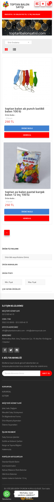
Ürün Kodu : (10, 115)
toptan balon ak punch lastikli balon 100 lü (24, 110)
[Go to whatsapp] (6, 493)
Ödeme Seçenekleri (9, 424)
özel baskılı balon (9, 465)
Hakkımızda (6, 449)
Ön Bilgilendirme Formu (11, 416)
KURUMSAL (6, 391)
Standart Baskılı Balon (10, 461)
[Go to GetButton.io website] (6, 499)
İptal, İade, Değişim (9, 408)
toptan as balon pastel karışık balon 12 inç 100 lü (24, 193)
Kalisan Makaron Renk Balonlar (14, 470)
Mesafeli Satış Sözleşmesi (12, 412)
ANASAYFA (8, 14)
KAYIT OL (46, 373)
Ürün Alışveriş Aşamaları (11, 420)
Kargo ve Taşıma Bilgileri (11, 445)
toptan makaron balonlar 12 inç (14, 478)
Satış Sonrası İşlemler (10, 437)
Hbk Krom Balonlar (9, 474)
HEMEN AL (27, 135)
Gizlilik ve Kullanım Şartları (12, 441)
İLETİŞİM (5, 395)
